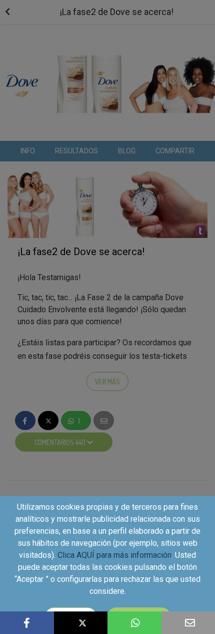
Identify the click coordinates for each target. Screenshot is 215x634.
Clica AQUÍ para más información (115, 555)
